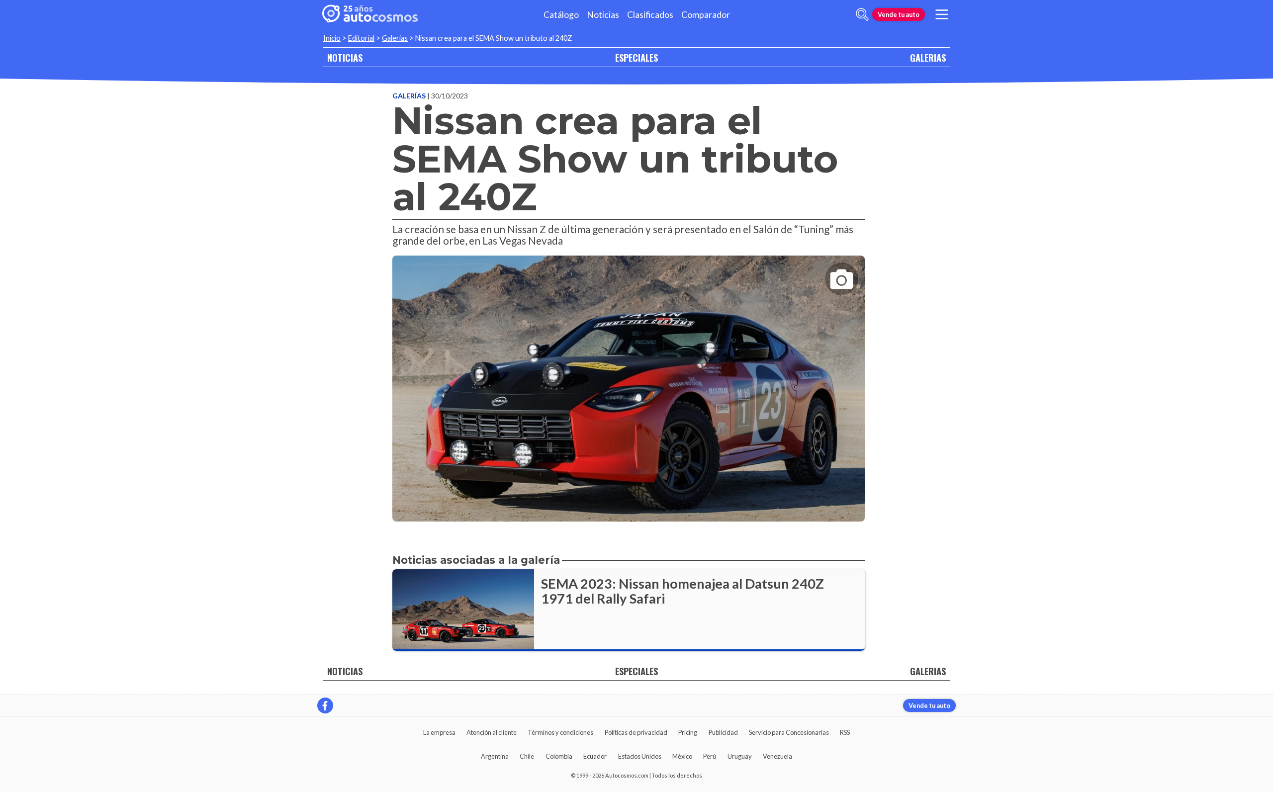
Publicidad (723, 732)
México (682, 756)
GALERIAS (928, 57)
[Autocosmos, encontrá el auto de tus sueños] (370, 14)
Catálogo (561, 14)
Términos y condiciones (560, 732)
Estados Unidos (639, 756)
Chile (527, 756)
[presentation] (628, 379)
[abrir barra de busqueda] (862, 14)
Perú (709, 756)
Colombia (559, 756)
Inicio (332, 38)
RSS (845, 732)
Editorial (361, 38)
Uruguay (739, 756)
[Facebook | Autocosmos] (325, 705)
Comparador (705, 14)
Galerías (409, 95)
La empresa (439, 732)
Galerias (395, 38)
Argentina (495, 756)
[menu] (942, 14)
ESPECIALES (636, 57)
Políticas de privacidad (636, 732)
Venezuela (777, 756)
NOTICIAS (345, 57)
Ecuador (595, 756)
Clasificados (650, 14)
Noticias (603, 14)
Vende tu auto (898, 14)
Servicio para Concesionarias (789, 732)
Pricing (687, 732)
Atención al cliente (491, 732)
